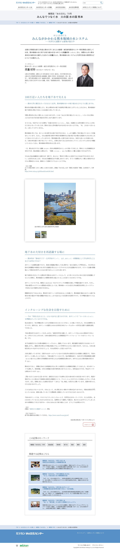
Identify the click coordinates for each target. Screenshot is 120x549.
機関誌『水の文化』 (41, 22)
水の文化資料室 (74, 7)
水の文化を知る (60, 7)
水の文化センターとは (25, 7)
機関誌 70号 (52, 22)
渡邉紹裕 (50, 445)
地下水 (66, 445)
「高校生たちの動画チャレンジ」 (38, 409)
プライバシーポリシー (98, 545)
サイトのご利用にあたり (84, 545)
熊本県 (58, 445)
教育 (78, 445)
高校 (84, 445)
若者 (72, 445)
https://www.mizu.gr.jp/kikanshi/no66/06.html (39, 171)
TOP (17, 22)
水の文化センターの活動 (44, 7)
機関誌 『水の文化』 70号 (37, 445)
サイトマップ (80, 533)
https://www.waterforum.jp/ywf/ (59, 415)
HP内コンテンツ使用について (92, 7)
